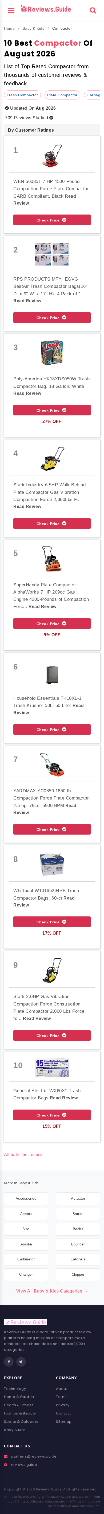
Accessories (26, 1198)
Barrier (78, 1214)
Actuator (78, 1198)
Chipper (78, 1274)
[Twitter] (21, 1362)
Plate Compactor (62, 95)
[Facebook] (9, 1362)
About (61, 1388)
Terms (62, 1396)
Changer (26, 1274)
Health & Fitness (18, 1405)
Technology (15, 1388)
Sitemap (64, 1421)
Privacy (63, 1405)
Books (78, 1229)
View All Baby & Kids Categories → (52, 1291)
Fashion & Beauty (20, 1413)
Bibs (26, 1229)
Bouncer (78, 1244)
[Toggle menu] (11, 10)
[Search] (93, 10)
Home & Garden (19, 1396)
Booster (26, 1244)
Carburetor (26, 1259)
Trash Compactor (22, 95)
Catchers (78, 1259)
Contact (63, 1413)
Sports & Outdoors (21, 1421)
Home (9, 28)
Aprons (26, 1214)
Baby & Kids (34, 28)
